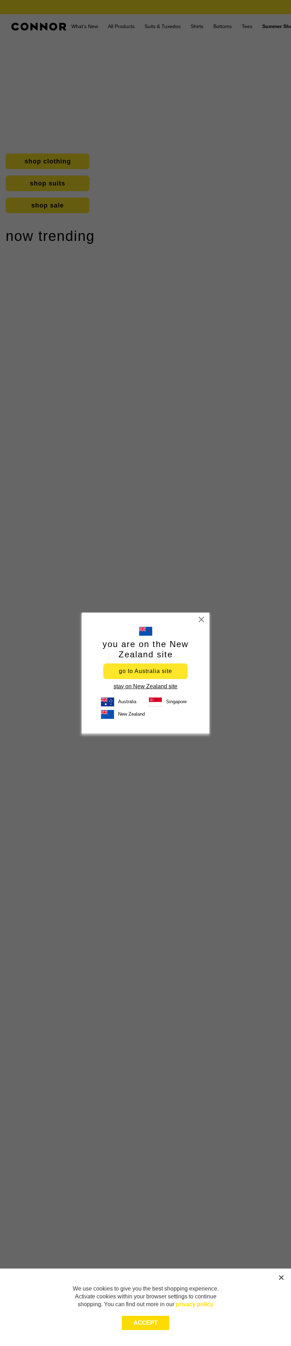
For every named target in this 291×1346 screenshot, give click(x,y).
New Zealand (131, 714)
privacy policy (194, 1304)
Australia (127, 701)
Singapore (176, 701)
